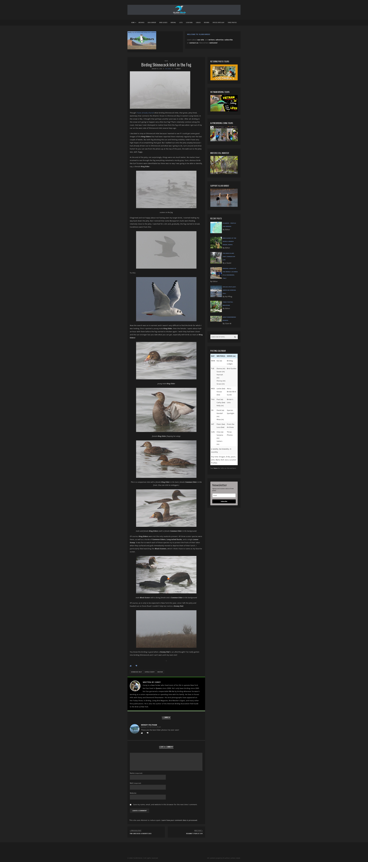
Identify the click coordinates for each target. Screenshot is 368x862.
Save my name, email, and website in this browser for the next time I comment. (165, 804)
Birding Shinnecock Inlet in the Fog (166, 65)
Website (133, 793)
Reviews (206, 22)
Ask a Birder (152, 22)
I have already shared (145, 113)
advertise (220, 40)
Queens (159, 688)
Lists (181, 22)
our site (200, 40)
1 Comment (177, 69)
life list (171, 691)
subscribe (229, 40)
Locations (189, 22)
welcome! (213, 43)
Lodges (198, 22)
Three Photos (232, 22)
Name (136, 773)
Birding (173, 22)
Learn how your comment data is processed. (179, 820)
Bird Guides (163, 22)
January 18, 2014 (157, 69)
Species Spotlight (218, 22)
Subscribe (224, 501)
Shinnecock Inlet (136, 672)
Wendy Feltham (149, 725)
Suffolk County (150, 672)
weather (160, 672)
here (215, 468)
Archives (141, 22)
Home (133, 22)
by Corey (168, 69)
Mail (135, 783)
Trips (166, 61)
